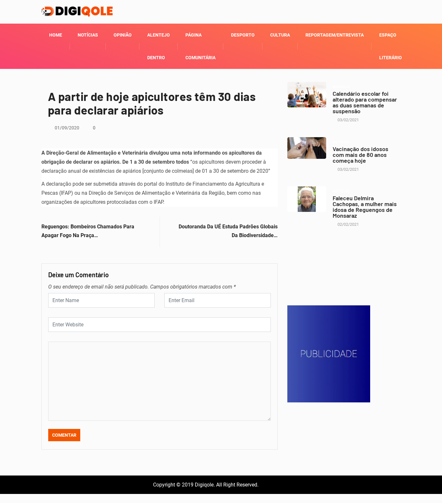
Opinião (123, 35)
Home (55, 35)
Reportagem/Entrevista (334, 35)
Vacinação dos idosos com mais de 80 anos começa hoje (360, 154)
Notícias (88, 35)
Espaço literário (390, 46)
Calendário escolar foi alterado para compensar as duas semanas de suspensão (365, 102)
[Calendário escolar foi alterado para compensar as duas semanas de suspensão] (306, 94)
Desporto (243, 35)
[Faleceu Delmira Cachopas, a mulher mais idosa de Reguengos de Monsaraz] (306, 199)
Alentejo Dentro (158, 46)
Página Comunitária (200, 46)
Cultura (280, 35)
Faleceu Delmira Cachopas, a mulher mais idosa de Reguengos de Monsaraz (365, 206)
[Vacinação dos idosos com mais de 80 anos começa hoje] (306, 148)
